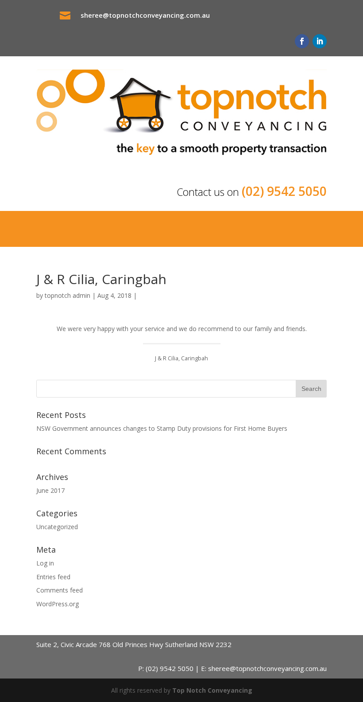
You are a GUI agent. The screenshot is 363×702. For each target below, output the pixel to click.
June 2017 (50, 490)
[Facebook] (302, 41)
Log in (45, 563)
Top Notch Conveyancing (212, 690)
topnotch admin (67, 295)
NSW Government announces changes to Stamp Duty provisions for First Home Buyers (161, 428)
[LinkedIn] (320, 41)
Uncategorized (57, 527)
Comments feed (59, 590)
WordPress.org (57, 604)
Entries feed (53, 577)
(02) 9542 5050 (284, 191)
